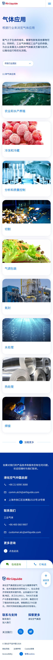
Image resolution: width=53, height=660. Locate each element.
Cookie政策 (29, 648)
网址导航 (5, 648)
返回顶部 (46, 582)
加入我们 (6, 622)
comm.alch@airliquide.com (24, 492)
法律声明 (17, 648)
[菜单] (49, 3)
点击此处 (14, 551)
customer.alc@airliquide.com (25, 532)
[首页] (10, 3)
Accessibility (7, 654)
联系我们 (6, 618)
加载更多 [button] (29, 442)
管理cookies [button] (30, 654)
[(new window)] (21, 632)
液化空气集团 (34, 618)
